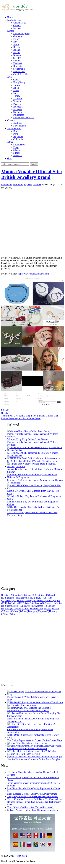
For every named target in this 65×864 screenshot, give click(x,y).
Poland (16, 52)
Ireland (16, 49)
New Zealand (19, 125)
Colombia (18, 139)
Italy (15, 41)
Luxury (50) (40, 597)
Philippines (18, 115)
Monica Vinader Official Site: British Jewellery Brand (31, 174)
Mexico (17, 28)
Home (10, 17)
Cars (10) (9, 608)
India (15, 93)
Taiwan (16, 85)
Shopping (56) (12, 597)
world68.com (21, 856)
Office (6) (49, 608)
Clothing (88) (42, 595)
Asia (9, 77)
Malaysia (17, 109)
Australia (17, 123)
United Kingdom (21, 33)
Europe (10, 31)
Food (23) (41, 600)
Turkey (16, 96)
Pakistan (17, 104)
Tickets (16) (27, 603)
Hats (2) (8, 614)
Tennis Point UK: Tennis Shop (16, 415)
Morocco (17, 155)
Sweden (17, 58)
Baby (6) (8, 611)
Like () (5, 410)
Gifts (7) (26, 608)
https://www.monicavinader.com (33, 273)
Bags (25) (32, 600)
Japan (16, 87)
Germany (17, 36)
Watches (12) (41, 606)
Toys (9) (18, 608)
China (16, 79)
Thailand (17, 98)
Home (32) (22, 600)
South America (14, 128)
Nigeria (16, 152)
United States (19, 22)
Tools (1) (16, 614)
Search (34, 164)
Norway (17, 55)
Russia (16, 47)
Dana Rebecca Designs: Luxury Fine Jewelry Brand (32, 793)
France (16, 39)
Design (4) (33, 611)
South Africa (19, 144)
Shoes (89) (31, 595)
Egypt (16, 147)
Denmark (17, 63)
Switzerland (19, 68)
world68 (37, 184)
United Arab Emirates (23, 117)
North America (14, 20)
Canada (17, 25)
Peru (15, 134)
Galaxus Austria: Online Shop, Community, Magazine (33, 810)
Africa (10, 142)
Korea (16, 90)
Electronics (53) (26, 597)
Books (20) (51, 600)
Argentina (18, 136)
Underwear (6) (37, 608)
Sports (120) (20, 595)
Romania (17, 66)
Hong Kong (19, 82)
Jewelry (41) (11, 600)
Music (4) (17, 611)
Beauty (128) (7, 595)
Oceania (11, 120)
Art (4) (25, 611)
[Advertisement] (32, 221)
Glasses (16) (39, 603)
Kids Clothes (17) (13, 603)
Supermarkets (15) (14, 606)
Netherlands (19, 71)
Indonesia (18, 106)
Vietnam (17, 101)
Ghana (16, 150)
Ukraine (17, 60)
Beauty (4, 413)
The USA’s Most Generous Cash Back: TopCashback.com (35, 799)
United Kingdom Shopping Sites (16, 184)
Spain (16, 44)
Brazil (16, 131)
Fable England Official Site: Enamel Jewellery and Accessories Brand (29, 417)
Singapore (18, 112)
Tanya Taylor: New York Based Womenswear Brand (32, 796)
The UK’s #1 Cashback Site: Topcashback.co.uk (30, 807)
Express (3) (43, 611)
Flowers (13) (29, 606)
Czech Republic (21, 74)
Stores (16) (50, 603)
